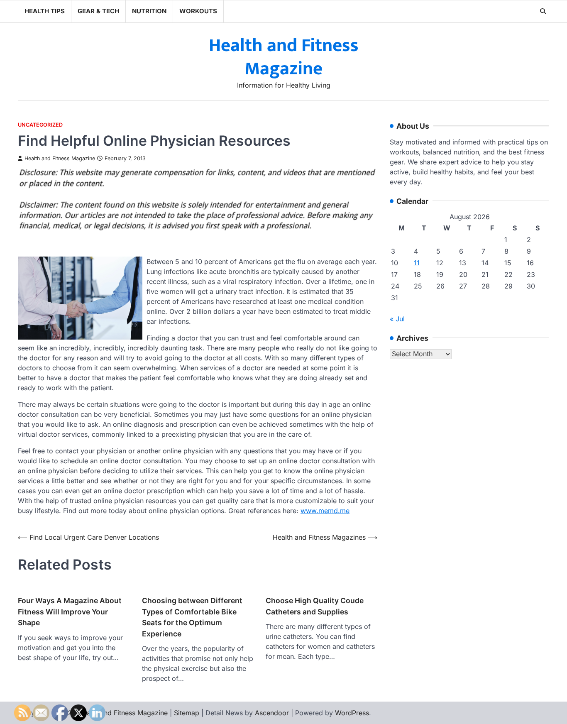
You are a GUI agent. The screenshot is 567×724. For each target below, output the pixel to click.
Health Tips (44, 11)
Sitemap (186, 713)
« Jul (397, 319)
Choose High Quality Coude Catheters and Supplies (315, 606)
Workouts (198, 11)
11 (417, 263)
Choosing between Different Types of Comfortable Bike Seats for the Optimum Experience (192, 617)
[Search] (543, 11)
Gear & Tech (98, 11)
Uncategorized (40, 125)
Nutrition (149, 11)
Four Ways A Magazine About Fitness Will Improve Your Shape (70, 611)
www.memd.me (325, 510)
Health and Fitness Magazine (284, 57)
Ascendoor (272, 713)
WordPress (352, 713)
